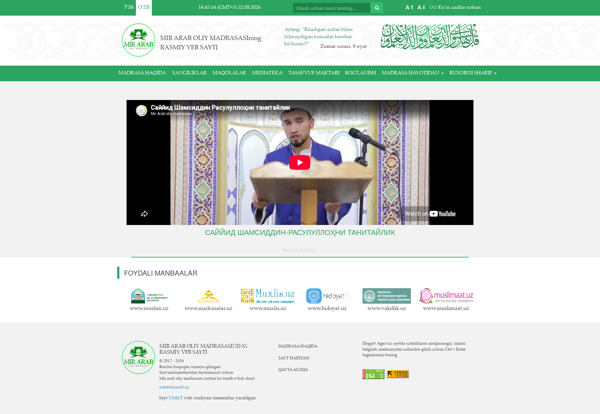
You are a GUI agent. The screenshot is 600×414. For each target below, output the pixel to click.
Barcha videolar (299, 249)
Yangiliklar (189, 73)
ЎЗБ (129, 7)
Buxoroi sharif (471, 73)
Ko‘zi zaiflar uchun (459, 7)
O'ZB (144, 7)
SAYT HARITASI (293, 358)
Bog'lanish (360, 73)
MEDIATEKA (267, 73)
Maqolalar (229, 73)
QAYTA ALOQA (293, 370)
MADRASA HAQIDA (142, 73)
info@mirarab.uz (174, 387)
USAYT (176, 398)
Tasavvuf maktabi (313, 73)
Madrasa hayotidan (411, 73)
